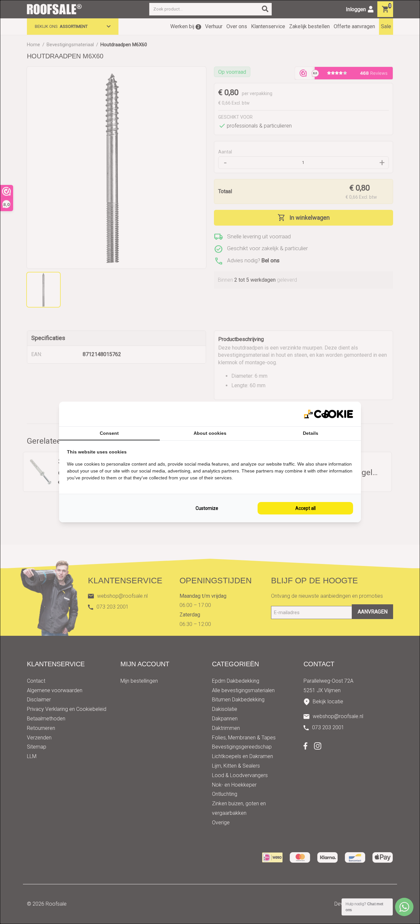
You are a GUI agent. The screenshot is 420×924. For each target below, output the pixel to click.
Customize (207, 508)
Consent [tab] (109, 433)
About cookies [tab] (210, 433)
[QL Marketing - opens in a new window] (328, 414)
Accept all (305, 508)
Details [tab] (310, 433)
